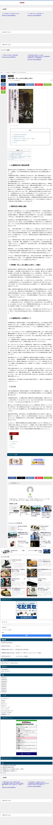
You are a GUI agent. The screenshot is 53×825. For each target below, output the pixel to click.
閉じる (20, 150)
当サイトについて (5, 671)
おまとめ (3, 705)
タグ (3, 632)
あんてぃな (4, 703)
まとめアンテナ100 (6, 712)
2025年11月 (4, 679)
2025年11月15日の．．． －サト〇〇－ (11, 646)
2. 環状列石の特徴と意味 (18, 136)
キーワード (4, 622)
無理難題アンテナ (5, 714)
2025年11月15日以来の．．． (8, 642)
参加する (35, 751)
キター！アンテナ (5, 707)
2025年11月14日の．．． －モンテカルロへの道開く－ (15, 656)
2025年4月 (4, 691)
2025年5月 (4, 690)
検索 (26, 635)
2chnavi (3, 700)
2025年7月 (4, 686)
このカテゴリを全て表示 (26, 750)
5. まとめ (14, 142)
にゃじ (30, 496)
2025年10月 (4, 681)
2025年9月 (4, 683)
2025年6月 (4, 688)
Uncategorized (10, 75)
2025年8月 (4, 684)
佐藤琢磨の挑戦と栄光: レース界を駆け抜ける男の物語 (14, 649)
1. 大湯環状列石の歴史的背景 (19, 134)
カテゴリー (4, 627)
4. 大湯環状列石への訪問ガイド (20, 140)
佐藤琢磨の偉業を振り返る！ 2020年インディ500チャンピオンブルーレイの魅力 (21, 652)
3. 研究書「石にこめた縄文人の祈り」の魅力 (23, 138)
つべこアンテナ (5, 709)
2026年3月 (4, 677)
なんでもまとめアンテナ (7, 710)
